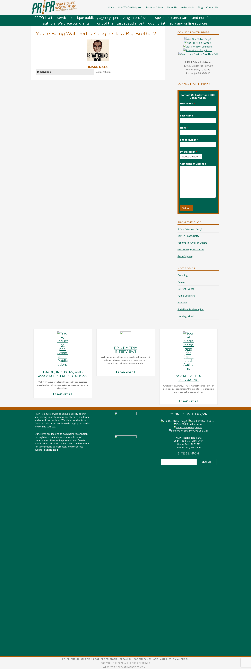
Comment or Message (194, 163)
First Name (187, 103)
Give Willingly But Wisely (191, 249)
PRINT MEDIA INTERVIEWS (125, 350)
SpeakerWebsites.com (132, 667)
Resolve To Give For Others (192, 242)
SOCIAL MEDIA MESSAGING (188, 378)
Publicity (182, 302)
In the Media (187, 7)
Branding (183, 275)
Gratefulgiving (185, 256)
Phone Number (189, 139)
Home (111, 7)
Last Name (187, 115)
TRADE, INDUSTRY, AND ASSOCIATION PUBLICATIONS (62, 374)
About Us (172, 7)
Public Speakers (186, 295)
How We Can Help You (130, 7)
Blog (200, 7)
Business (182, 282)
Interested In (188, 151)
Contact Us (212, 7)
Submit (186, 208)
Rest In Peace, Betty (188, 235)
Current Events (186, 288)
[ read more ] (62, 394)
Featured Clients (154, 7)
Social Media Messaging (191, 309)
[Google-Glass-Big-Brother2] (98, 41)
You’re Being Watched (61, 33)
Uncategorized (185, 316)
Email (184, 127)
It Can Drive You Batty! (190, 229)
